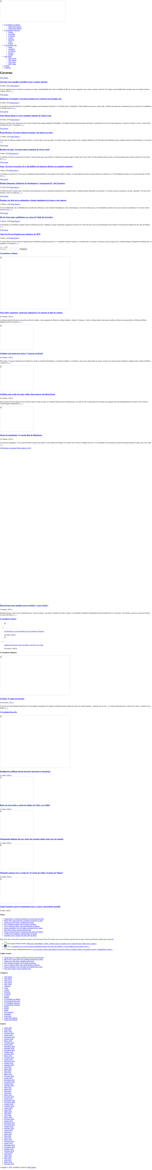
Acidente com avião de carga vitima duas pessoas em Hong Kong (27, 394)
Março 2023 (8, 1056)
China (10, 41)
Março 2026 (8, 1031)
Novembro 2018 (9, 1147)
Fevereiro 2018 (9, 1164)
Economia (11, 36)
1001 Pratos (12, 64)
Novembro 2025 (9, 1037)
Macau (83, 939)
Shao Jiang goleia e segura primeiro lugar (17, 930)
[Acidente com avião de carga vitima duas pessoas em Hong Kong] (17, 390)
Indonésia (72, 939)
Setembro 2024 (9, 1048)
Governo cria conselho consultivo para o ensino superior (24, 82)
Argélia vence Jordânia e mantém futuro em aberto (20, 934)
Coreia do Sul (22, 939)
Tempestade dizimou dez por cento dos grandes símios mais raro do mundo (31, 839)
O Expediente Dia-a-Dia (8, 712)
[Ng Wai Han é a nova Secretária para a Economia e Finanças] (8, 628)
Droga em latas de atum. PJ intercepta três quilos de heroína (23, 932)
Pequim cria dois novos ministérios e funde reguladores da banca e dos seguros (33, 200)
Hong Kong (67, 939)
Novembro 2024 (9, 1046)
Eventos (11, 53)
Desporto (11, 40)
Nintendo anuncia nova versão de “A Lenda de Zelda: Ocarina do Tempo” (31, 873)
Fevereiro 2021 (9, 1097)
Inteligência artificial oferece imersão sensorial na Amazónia (25, 771)
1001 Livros (12, 58)
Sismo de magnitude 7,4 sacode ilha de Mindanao (21, 435)
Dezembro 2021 (9, 1080)
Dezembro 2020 (9, 1100)
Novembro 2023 (9, 1050)
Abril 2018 (7, 1160)
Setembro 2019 (9, 1128)
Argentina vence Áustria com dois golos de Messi (20, 935)
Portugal (91, 939)
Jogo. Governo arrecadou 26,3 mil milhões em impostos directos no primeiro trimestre (36, 166)
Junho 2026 (8, 1028)
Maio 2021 (7, 1091)
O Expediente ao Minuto (12, 25)
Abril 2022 (7, 1072)
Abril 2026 (7, 1030)
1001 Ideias (8, 56)
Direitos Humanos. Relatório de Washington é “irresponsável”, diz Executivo (32, 183)
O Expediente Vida (10, 45)
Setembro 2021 (9, 1085)
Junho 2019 (8, 1134)
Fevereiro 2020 (9, 1119)
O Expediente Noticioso (12, 30)
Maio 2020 (7, 1113)
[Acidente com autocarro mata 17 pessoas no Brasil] (17, 349)
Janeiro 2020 (8, 1121)
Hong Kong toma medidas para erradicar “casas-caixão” (24, 605)
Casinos (5, 939)
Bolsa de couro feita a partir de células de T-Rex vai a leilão (25, 805)
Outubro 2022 (8, 1063)
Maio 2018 (7, 1158)
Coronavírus (29, 939)
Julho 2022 (7, 1067)
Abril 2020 (7, 1115)
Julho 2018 (7, 1154)
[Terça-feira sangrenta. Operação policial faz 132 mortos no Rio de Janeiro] (35, 308)
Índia (112, 939)
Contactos (7, 68)
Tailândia (101, 939)
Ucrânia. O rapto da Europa (12, 699)
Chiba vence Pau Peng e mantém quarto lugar (19, 922)
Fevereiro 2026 (9, 1033)
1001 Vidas (12, 62)
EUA (49, 939)
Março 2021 (8, 1095)
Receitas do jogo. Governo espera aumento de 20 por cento (25, 149)
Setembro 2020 (9, 1106)
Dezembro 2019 (9, 1123)
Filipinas (53, 939)
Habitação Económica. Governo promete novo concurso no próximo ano (31, 99)
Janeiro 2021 (8, 1098)
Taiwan (105, 939)
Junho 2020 (8, 1112)
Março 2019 (8, 1139)
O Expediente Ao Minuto (8, 253)
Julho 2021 (7, 1087)
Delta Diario (14, 86)
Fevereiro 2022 (9, 1076)
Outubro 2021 (8, 1084)
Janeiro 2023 (8, 1059)
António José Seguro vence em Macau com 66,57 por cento (23, 645)
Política (10, 32)
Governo (61, 939)
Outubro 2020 (8, 1104)
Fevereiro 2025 (9, 1043)
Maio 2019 (7, 1136)
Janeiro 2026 (8, 1035)
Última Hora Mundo (15, 28)
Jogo (80, 939)
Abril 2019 (7, 1138)
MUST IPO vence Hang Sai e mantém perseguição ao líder (23, 921)
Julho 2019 (7, 1132)
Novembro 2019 (9, 1125)
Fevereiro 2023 (9, 1057)
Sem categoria (8, 1012)
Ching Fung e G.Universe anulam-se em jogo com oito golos (24, 919)
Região (10, 43)
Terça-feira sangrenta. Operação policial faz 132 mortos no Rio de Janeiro (31, 313)
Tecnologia (12, 51)
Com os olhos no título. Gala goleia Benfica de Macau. (22, 926)
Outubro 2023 (8, 1052)
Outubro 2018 (8, 1149)
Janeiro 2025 (8, 1044)
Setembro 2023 (9, 1054)
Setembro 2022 (9, 1065)
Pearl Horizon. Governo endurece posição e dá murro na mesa (26, 132)
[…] (11, 91)
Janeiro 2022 (8, 1078)
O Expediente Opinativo (12, 1005)
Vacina (109, 939)
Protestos (96, 939)
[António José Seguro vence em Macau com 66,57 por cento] (8, 641)
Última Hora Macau (14, 27)
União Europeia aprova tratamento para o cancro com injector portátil (30, 906)
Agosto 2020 (8, 1108)
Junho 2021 (8, 1089)
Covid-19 (35, 939)
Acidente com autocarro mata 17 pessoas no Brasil (21, 353)
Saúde (10, 47)
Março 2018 (8, 1162)
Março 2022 (8, 1074)
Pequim (87, 939)
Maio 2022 (7, 1071)
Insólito (10, 54)
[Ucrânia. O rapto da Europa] (35, 694)
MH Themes (32, 1167)
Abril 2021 (7, 1093)
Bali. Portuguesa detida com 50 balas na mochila (20, 924)
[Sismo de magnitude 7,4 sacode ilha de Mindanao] (17, 431)
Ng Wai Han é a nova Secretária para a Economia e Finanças (24, 631)
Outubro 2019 (8, 1126)
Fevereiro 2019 (9, 1141)
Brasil (1, 939)
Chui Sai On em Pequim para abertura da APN (20, 234)
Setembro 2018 (9, 1151)
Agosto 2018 (8, 1153)
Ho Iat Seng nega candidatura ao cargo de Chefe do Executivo (26, 217)
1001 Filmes (12, 60)
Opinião (6, 66)
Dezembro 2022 (9, 1061)
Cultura (10, 38)
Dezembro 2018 (9, 1145)
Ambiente (11, 49)
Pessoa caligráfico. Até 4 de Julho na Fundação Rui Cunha (23, 928)
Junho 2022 (8, 1069)
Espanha (45, 939)
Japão (76, 939)
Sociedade (11, 34)
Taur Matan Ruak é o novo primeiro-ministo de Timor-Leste (25, 116)
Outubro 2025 (8, 1039)
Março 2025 (8, 1041)
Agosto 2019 (8, 1130)
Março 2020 (8, 1117)
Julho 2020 (7, 1110)
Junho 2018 (8, 1156)
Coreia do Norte (15, 939)
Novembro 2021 (9, 1082)
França (57, 939)
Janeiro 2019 (8, 1143)
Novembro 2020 (9, 1102)
